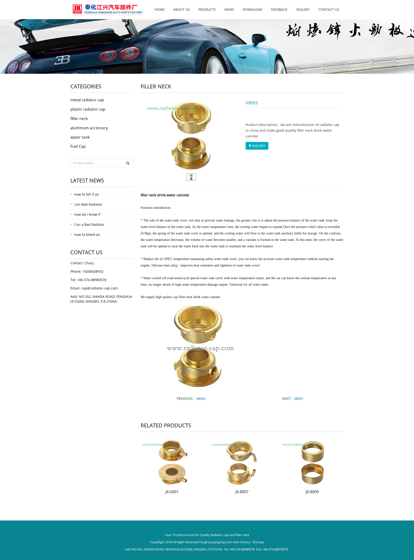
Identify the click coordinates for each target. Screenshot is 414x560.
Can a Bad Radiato (89, 224)
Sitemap (258, 542)
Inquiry (303, 9)
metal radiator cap (87, 99)
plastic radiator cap (87, 109)
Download (252, 9)
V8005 (201, 398)
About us (181, 9)
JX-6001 (172, 491)
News (229, 9)
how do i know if (87, 214)
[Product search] (127, 163)
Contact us (328, 9)
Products (207, 9)
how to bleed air (87, 234)
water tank (80, 137)
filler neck (79, 118)
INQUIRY (258, 145)
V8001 (299, 398)
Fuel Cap (78, 146)
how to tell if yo (86, 194)
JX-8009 (312, 491)
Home (160, 9)
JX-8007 (242, 491)
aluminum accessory (89, 127)
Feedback (279, 9)
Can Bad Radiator (88, 204)
